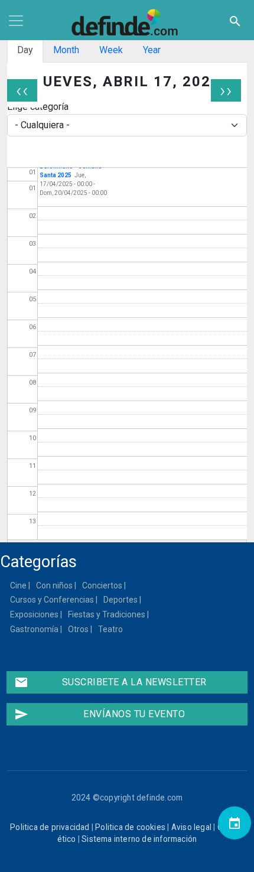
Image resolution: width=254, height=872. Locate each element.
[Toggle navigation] (16, 20)
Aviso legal (191, 827)
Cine (19, 585)
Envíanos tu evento (99, 714)
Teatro (111, 629)
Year (152, 50)
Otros (79, 629)
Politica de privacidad (49, 827)
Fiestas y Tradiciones (107, 614)
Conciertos (102, 585)
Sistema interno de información (139, 839)
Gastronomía (34, 629)
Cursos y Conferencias (52, 599)
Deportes (121, 599)
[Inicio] (127, 22)
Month (66, 50)
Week (111, 50)
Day (25, 50)
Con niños (55, 585)
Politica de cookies (130, 827)
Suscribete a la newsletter (110, 682)
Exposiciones (34, 614)
